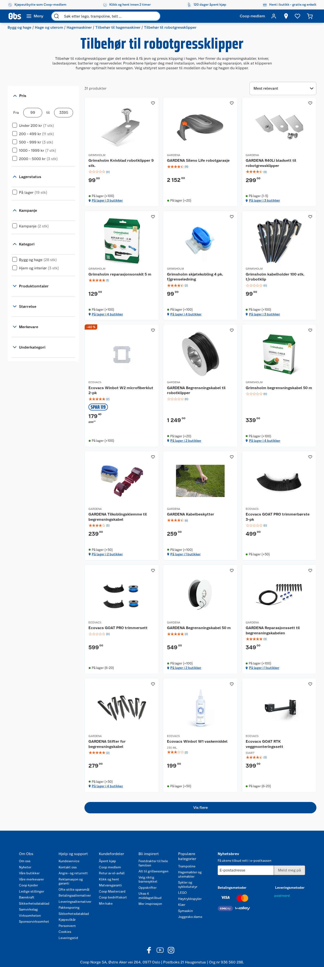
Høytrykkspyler (190, 899)
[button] (200, 807)
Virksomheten (30, 915)
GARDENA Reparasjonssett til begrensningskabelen (273, 630)
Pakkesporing (69, 907)
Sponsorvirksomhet (34, 921)
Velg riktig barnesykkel (148, 879)
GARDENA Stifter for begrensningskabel (107, 744)
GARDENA (173, 155)
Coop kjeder (28, 885)
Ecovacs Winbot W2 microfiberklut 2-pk (120, 390)
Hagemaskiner (79, 27)
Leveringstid (68, 938)
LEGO (182, 892)
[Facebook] (149, 950)
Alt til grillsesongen (153, 871)
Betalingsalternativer (75, 895)
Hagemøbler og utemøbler (190, 874)
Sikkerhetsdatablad (34, 903)
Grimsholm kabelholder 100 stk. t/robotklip (275, 277)
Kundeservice (69, 861)
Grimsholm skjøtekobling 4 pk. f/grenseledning (195, 277)
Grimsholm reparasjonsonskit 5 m (119, 274)
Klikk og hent (109, 879)
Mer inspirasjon (150, 904)
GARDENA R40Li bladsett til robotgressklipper (271, 163)
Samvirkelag (28, 909)
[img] (121, 172)
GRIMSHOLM (96, 155)
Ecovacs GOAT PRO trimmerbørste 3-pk (278, 517)
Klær (181, 905)
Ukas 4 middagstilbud (150, 896)
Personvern (67, 926)
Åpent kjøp (107, 861)
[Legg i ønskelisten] (153, 103)
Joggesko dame (190, 917)
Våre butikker (29, 873)
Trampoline (186, 866)
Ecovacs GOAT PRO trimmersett (118, 628)
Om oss (24, 861)
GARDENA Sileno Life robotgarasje (198, 160)
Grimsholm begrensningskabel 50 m (279, 388)
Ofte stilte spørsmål (74, 889)
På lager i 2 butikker (185, 440)
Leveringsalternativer (75, 901)
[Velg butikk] (286, 16)
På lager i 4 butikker (107, 314)
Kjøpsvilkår (67, 919)
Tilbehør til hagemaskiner (117, 27)
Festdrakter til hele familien (153, 863)
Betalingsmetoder (232, 887)
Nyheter (25, 867)
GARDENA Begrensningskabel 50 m (199, 628)
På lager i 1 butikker (185, 554)
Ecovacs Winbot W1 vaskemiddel (197, 741)
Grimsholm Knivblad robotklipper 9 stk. (121, 163)
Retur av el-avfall (112, 873)
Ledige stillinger (31, 891)
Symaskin (185, 911)
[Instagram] (171, 950)
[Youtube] (160, 950)
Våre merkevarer (31, 879)
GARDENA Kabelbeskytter (190, 514)
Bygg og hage (19, 27)
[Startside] (15, 16)
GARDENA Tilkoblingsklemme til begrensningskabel (117, 517)
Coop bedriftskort (113, 897)
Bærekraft (26, 897)
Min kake (106, 903)
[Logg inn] (273, 16)
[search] (56, 16)
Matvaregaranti (110, 885)
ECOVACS (94, 382)
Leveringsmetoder (290, 887)
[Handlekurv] (309, 16)
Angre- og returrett (73, 873)
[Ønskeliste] (297, 16)
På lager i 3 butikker (107, 200)
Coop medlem (110, 867)
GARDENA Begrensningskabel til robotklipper (196, 390)
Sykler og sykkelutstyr (187, 884)
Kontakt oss (68, 867)
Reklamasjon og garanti (71, 881)
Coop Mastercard (112, 891)
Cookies (65, 932)
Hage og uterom (49, 27)
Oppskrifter (148, 887)
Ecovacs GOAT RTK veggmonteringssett (264, 744)
